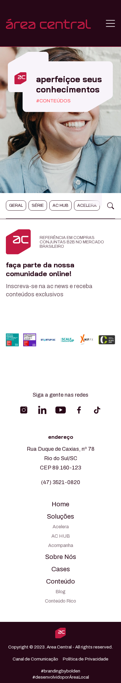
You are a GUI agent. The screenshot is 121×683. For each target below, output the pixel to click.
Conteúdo (60, 581)
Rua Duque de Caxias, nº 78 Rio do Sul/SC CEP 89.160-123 (61, 458)
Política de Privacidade (85, 659)
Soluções (60, 516)
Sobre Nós (60, 556)
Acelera (87, 205)
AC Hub (60, 205)
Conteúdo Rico (60, 600)
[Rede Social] (23, 410)
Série (38, 205)
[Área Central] (48, 23)
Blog (60, 591)
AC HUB (60, 536)
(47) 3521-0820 (60, 482)
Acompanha (60, 545)
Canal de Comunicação (35, 659)
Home (60, 504)
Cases (60, 569)
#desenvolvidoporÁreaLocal (60, 677)
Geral (16, 205)
